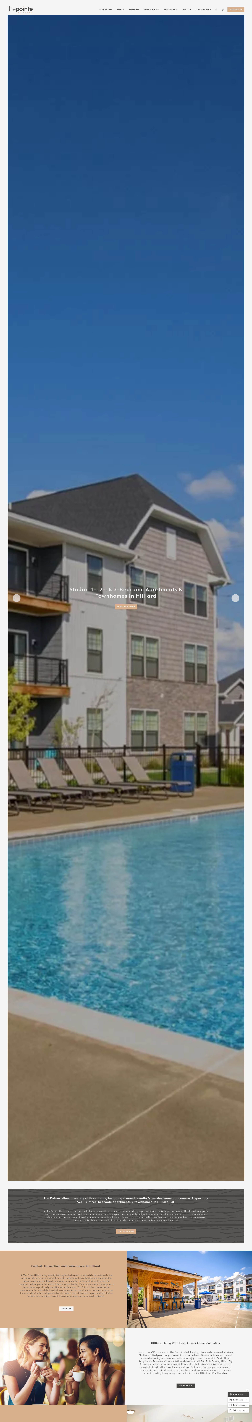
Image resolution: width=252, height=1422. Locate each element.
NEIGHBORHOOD (186, 1386)
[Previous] (16, 598)
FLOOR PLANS (236, 10)
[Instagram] (223, 10)
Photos (120, 10)
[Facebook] (216, 10)
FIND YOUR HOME (126, 1231)
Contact (186, 10)
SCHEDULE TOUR (203, 10)
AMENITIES (66, 1309)
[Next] (235, 598)
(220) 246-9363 (105, 10)
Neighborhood (151, 10)
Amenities (134, 10)
